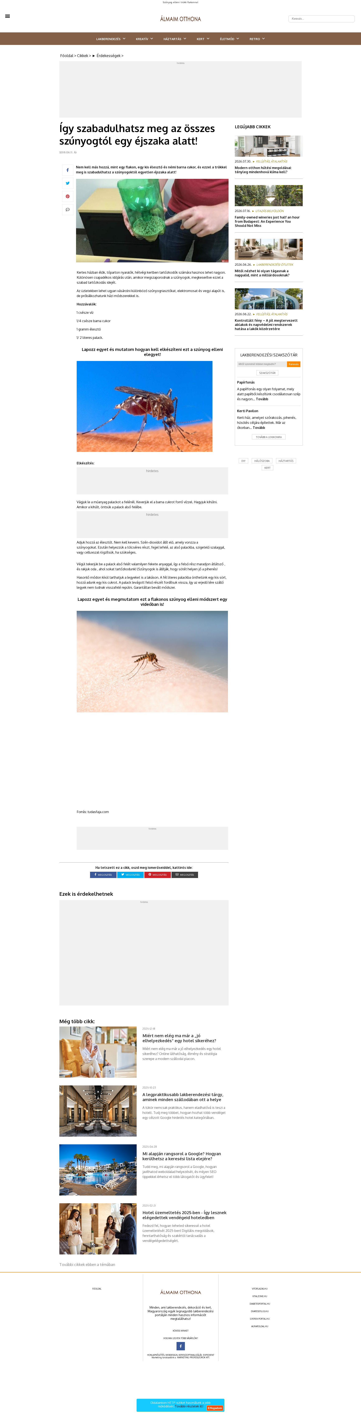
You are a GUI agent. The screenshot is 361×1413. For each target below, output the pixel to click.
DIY (243, 461)
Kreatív (142, 39)
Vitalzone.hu (259, 1296)
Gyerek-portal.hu (260, 1319)
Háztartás (172, 39)
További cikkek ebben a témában (87, 1264)
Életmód (227, 39)
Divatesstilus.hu (260, 1311)
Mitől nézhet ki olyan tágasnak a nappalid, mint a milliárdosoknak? (262, 273)
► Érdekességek (106, 55)
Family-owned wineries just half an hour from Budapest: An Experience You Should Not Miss (267, 221)
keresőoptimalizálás (190, 1355)
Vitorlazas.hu (260, 1288)
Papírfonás (246, 382)
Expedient (208, 1355)
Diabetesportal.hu (260, 1303)
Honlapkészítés (155, 1355)
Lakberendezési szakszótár (268, 355)
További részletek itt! (189, 1406)
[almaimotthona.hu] (180, 19)
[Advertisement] (180, 90)
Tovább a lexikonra (269, 437)
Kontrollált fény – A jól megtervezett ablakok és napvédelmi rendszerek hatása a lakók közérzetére (266, 324)
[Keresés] (349, 15)
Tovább (262, 399)
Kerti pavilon (247, 411)
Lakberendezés (108, 39)
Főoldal (66, 55)
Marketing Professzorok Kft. (193, 1357)
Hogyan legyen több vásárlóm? (180, 1338)
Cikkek (82, 55)
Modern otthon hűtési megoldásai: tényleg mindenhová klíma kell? (263, 170)
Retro (255, 39)
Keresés (294, 364)
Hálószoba (262, 461)
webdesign (171, 1355)
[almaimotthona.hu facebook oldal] (181, 1346)
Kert (201, 39)
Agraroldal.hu (259, 1326)
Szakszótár (267, 373)
